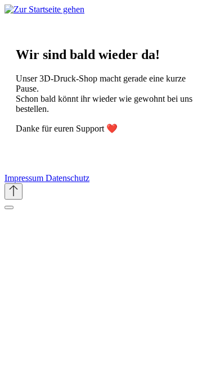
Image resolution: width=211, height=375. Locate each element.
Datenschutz (67, 178)
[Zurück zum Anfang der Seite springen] (14, 191)
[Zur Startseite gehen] (44, 9)
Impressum (25, 178)
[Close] (9, 207)
